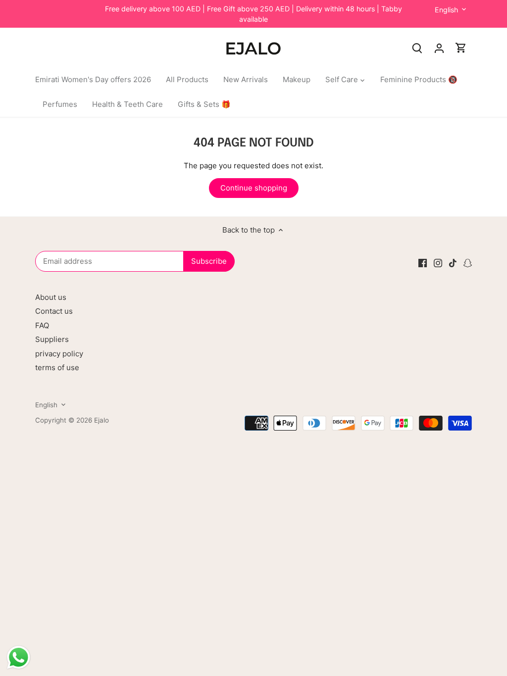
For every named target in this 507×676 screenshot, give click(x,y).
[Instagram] (438, 262)
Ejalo (101, 420)
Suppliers (52, 339)
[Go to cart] (461, 47)
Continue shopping (253, 188)
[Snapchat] (467, 262)
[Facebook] (422, 262)
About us (50, 297)
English (446, 9)
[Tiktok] (453, 262)
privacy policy (59, 353)
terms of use (57, 367)
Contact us (54, 311)
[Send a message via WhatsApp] (18, 657)
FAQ (42, 325)
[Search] (417, 47)
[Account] (439, 47)
